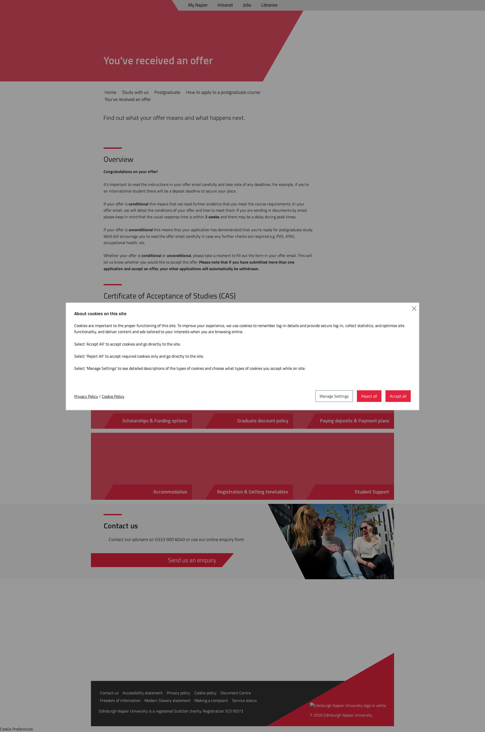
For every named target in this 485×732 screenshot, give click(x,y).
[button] (414, 308)
